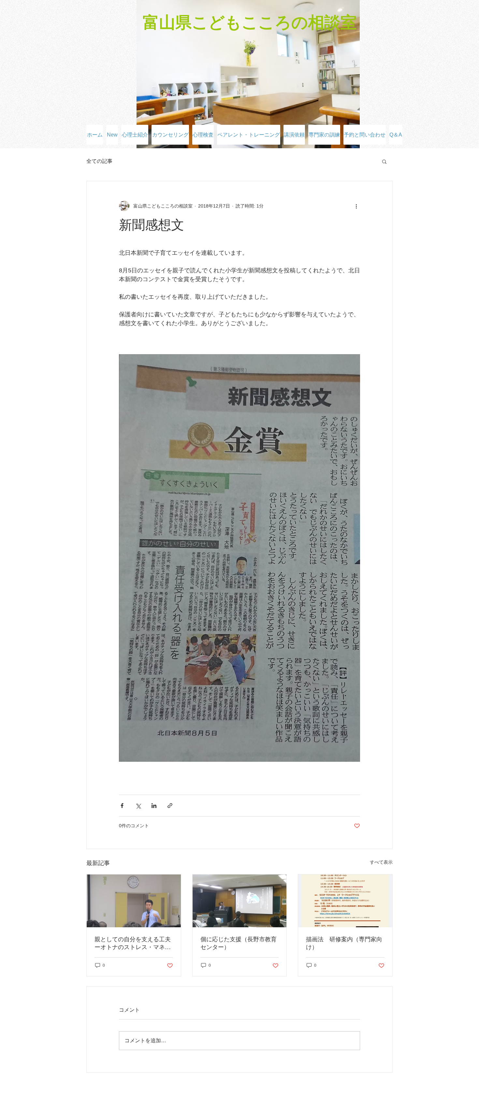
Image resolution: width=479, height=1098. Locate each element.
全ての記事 (99, 161)
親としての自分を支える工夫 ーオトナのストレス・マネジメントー (133, 943)
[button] (384, 161)
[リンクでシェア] (170, 805)
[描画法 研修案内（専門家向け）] (345, 900)
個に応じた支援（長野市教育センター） (238, 943)
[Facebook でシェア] (122, 805)
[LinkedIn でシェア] (154, 805)
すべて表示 (381, 862)
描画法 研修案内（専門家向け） (344, 943)
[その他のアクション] (356, 206)
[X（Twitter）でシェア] (138, 805)
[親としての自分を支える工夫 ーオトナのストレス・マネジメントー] (134, 900)
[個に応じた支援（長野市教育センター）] (240, 900)
